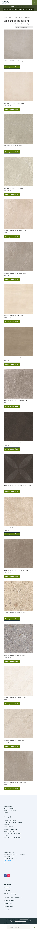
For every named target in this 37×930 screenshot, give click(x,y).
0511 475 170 (7, 861)
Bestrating (7, 890)
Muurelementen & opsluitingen (13, 897)
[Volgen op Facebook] (5, 875)
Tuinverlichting (8, 903)
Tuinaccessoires (8, 906)
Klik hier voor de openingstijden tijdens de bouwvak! (18, 9)
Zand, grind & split (9, 900)
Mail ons (6, 863)
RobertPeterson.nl (20, 921)
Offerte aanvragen (9, 808)
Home (5, 17)
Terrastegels (7, 887)
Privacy (6, 812)
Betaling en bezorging (10, 810)
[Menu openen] (3, 927)
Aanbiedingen (8, 910)
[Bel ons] (34, 2)
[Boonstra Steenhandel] (5, 2)
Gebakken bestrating (10, 894)
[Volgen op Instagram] (8, 875)
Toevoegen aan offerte (11, 67)
